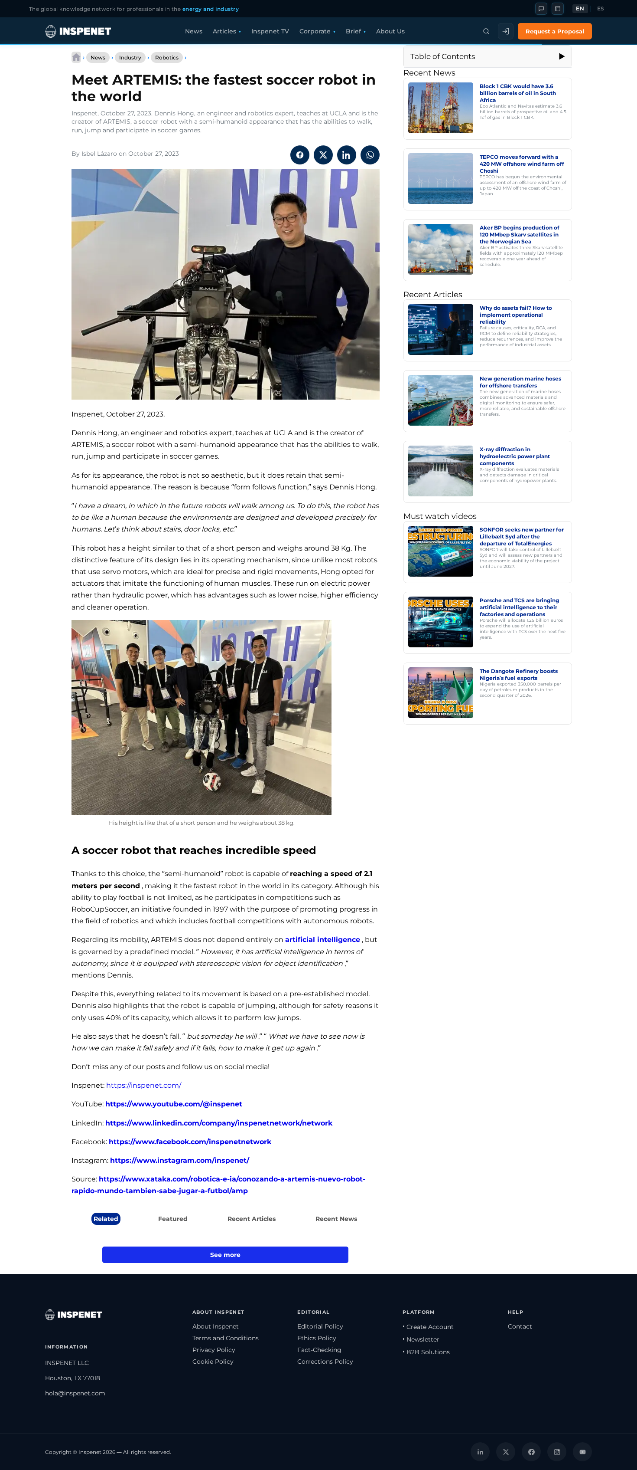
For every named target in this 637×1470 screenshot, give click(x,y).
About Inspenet (215, 1326)
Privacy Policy (213, 1349)
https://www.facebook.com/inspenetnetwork (190, 1142)
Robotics (167, 57)
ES (600, 9)
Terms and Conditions (225, 1338)
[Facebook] (531, 1451)
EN (580, 9)
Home (76, 57)
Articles (224, 31)
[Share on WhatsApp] (370, 154)
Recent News (336, 1219)
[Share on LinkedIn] (346, 154)
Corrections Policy (325, 1361)
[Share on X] (323, 154)
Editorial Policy (320, 1326)
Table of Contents (442, 56)
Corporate (315, 31)
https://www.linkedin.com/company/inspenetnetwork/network (218, 1123)
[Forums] (541, 9)
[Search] (486, 31)
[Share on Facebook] (299, 154)
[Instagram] (556, 1451)
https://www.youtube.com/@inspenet (173, 1104)
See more (225, 1255)
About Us (390, 31)
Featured (173, 1219)
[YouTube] (582, 1451)
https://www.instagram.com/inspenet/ (179, 1160)
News (193, 31)
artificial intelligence (322, 939)
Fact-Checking (319, 1349)
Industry (130, 57)
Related (106, 1219)
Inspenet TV (270, 31)
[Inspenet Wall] (558, 9)
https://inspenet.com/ (143, 1085)
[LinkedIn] (480, 1451)
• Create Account (428, 1326)
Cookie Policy (213, 1361)
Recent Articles (252, 1219)
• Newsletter (421, 1339)
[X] (505, 1451)
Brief (353, 31)
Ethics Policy (316, 1338)
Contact (520, 1326)
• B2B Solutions (426, 1352)
